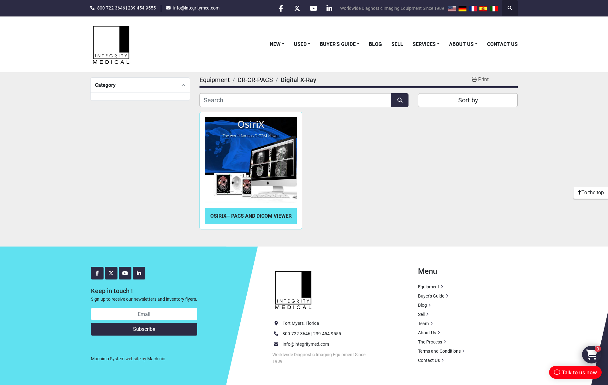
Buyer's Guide (338, 44)
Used (300, 44)
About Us (461, 44)
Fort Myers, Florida (300, 323)
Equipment (428, 286)
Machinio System (107, 358)
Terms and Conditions (439, 351)
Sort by (468, 100)
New (275, 44)
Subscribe (144, 329)
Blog (375, 44)
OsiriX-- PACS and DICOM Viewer (251, 216)
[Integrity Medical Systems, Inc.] (293, 289)
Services (424, 44)
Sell (397, 44)
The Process (430, 341)
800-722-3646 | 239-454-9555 (126, 7)
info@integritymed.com (196, 7)
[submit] (399, 100)
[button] (277, 44)
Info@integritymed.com (305, 344)
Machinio (156, 358)
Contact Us (502, 44)
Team (423, 323)
